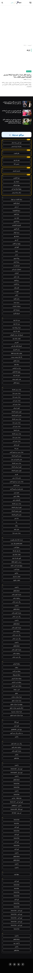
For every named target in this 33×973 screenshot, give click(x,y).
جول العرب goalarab (16, 729)
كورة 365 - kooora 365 (16, 809)
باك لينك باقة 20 (16, 551)
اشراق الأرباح (16, 313)
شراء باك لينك (16, 320)
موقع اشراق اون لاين (16, 189)
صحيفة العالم (16, 383)
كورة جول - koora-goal (16, 772)
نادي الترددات (16, 265)
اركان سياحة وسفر (16, 192)
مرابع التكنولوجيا (16, 210)
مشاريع (16, 573)
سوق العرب (16, 547)
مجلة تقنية (16, 364)
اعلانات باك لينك (16, 576)
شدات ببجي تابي (16, 400)
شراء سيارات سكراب (16, 697)
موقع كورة (16, 874)
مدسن (16, 254)
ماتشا (16, 525)
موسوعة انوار (16, 310)
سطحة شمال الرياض (16, 678)
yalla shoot (16, 591)
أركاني (16, 295)
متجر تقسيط (16, 430)
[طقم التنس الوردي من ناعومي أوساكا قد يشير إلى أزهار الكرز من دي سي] (27, 113)
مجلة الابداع (16, 262)
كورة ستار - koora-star (16, 769)
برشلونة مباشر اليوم (16, 747)
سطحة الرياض (16, 664)
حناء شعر (16, 518)
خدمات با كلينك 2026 (17, 562)
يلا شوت (16, 587)
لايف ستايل (29, 71)
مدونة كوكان (16, 232)
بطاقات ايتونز (16, 496)
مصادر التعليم (16, 361)
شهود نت (16, 291)
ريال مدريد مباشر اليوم (16, 743)
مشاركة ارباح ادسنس (16, 146)
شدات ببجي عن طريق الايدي (16, 452)
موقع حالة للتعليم (16, 372)
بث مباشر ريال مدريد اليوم (16, 733)
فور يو (16, 474)
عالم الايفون (16, 229)
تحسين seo (16, 164)
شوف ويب (16, 218)
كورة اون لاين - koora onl (16, 802)
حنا (16, 522)
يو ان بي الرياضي (16, 368)
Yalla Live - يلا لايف (16, 798)
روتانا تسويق (16, 258)
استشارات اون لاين (16, 269)
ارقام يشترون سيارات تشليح (16, 708)
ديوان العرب (16, 569)
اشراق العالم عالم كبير (16, 346)
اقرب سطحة (16, 689)
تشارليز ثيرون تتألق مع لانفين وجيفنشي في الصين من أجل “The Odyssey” (12, 102)
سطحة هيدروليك (16, 675)
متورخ (16, 251)
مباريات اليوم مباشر (16, 594)
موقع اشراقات (16, 185)
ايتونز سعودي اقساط (16, 411)
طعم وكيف (16, 287)
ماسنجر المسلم (16, 171)
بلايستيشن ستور (16, 500)
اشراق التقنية (16, 203)
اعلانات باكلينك (16, 580)
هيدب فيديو (16, 276)
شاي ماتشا (16, 529)
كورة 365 (16, 722)
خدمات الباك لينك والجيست (16, 540)
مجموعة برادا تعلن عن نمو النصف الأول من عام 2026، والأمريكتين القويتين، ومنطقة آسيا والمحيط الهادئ (12, 121)
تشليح (16, 693)
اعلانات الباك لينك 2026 (16, 353)
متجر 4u (16, 448)
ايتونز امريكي (16, 408)
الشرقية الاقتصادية (16, 225)
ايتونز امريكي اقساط (16, 467)
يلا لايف (16, 737)
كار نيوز (16, 240)
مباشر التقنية (17, 299)
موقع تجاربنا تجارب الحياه (16, 565)
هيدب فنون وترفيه (16, 379)
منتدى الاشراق (16, 349)
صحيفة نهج (16, 236)
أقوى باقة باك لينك (16, 558)
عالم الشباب (16, 153)
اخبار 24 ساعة (16, 375)
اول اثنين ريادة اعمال (16, 142)
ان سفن (16, 207)
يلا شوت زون (16, 943)
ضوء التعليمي (16, 178)
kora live (16, 823)
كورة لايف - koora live (16, 910)
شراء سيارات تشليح (16, 700)
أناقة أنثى (16, 247)
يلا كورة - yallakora (16, 805)
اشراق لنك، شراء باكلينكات (16, 335)
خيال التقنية (16, 214)
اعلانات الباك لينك (16, 338)
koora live (16, 783)
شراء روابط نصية (16, 327)
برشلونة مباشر (16, 598)
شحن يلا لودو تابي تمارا (16, 459)
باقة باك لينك (17, 160)
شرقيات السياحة (16, 306)
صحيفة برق (16, 181)
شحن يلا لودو (16, 485)
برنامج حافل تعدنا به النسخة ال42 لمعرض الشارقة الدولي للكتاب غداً (17, 76)
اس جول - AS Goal (16, 813)
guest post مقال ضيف (16, 543)
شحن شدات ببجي (16, 478)
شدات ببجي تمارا (16, 393)
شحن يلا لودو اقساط (16, 415)
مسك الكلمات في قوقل (16, 199)
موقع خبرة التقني (16, 243)
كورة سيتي (16, 726)
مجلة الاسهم (16, 221)
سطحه (16, 667)
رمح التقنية (16, 280)
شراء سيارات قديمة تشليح (16, 715)
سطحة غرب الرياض (16, 682)
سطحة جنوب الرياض (16, 686)
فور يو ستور (16, 445)
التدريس (16, 342)
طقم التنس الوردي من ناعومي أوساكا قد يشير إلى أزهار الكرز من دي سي (11, 111)
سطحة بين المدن (16, 671)
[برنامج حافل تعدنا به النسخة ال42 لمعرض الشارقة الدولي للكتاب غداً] (16, 63)
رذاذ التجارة (16, 284)
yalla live (16, 758)
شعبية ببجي (16, 492)
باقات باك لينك (16, 331)
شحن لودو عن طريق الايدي (16, 489)
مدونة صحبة (16, 302)
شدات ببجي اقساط (16, 389)
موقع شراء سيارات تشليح (16, 704)
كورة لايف (16, 827)
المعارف (17, 273)
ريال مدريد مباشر (16, 602)
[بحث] (2, 2)
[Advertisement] (16, 25)
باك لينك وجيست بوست (16, 357)
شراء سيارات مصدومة (16, 711)
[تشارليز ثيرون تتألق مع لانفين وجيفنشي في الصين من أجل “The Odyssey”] (27, 104)
